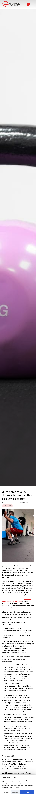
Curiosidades (7, 506)
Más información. (15, 787)
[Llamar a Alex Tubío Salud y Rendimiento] (28, 4)
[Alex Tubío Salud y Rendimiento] (11, 4)
